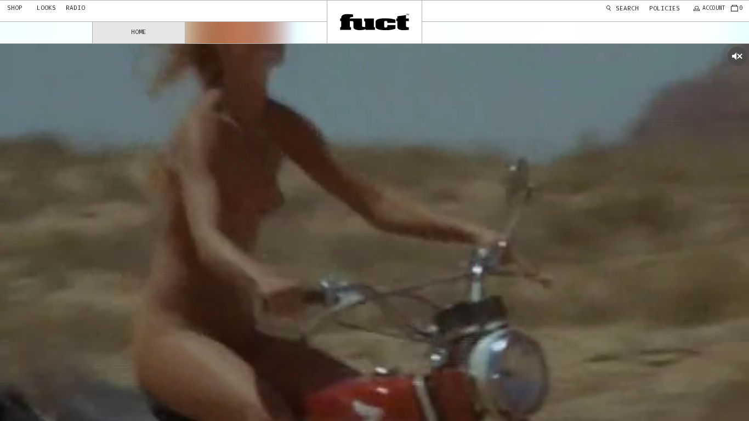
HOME (138, 32)
